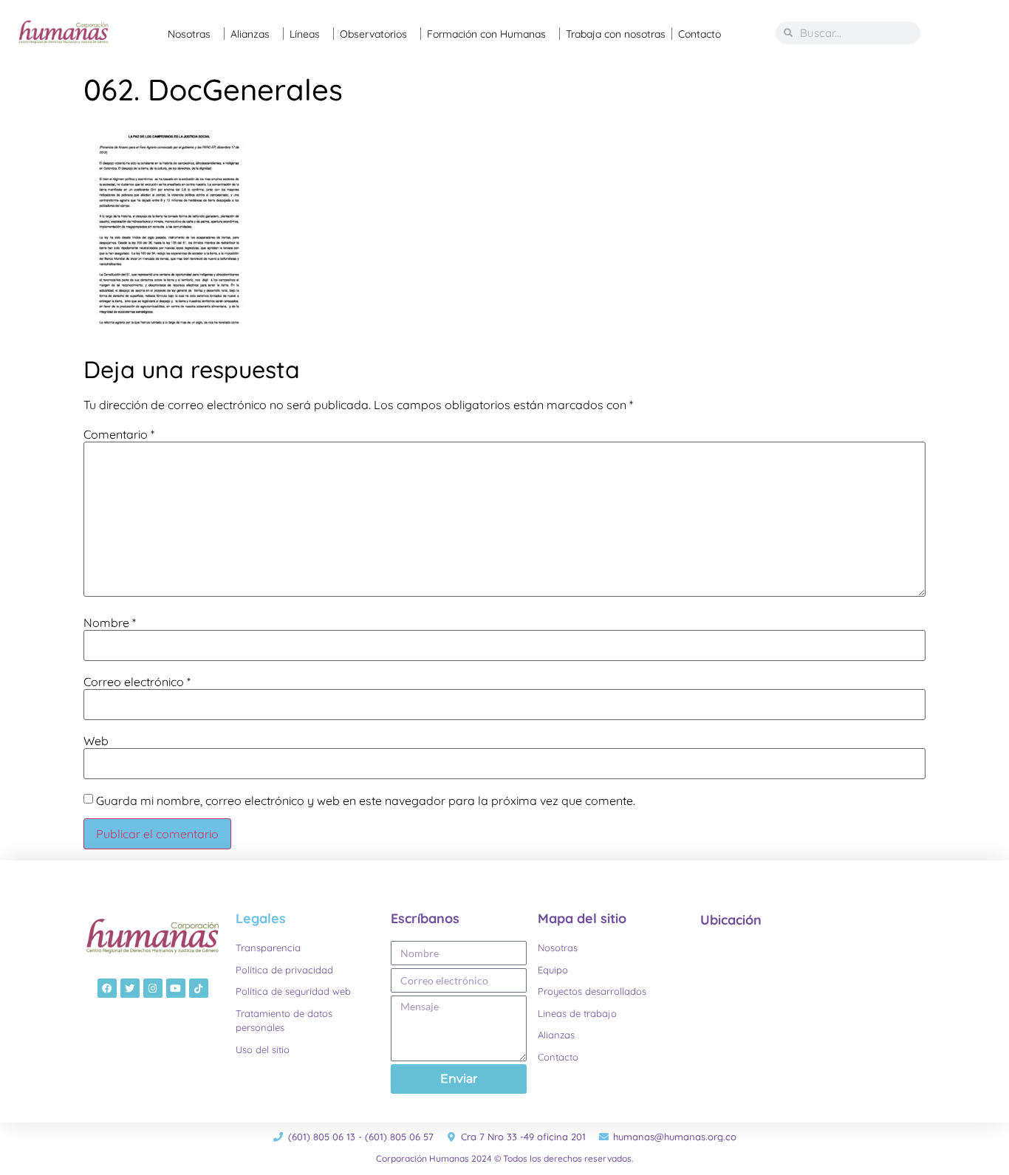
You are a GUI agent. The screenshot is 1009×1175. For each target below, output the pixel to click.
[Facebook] (107, 988)
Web (96, 741)
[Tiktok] (198, 988)
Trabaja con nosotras (616, 34)
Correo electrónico (137, 682)
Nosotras (189, 34)
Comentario (118, 434)
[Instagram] (153, 988)
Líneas (305, 34)
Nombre (109, 622)
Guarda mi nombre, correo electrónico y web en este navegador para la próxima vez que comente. (365, 800)
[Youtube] (175, 988)
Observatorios (373, 34)
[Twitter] (130, 988)
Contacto (699, 34)
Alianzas (250, 34)
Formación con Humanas (486, 34)
